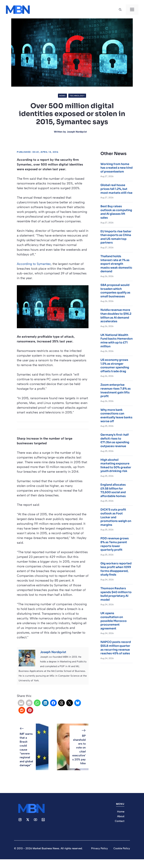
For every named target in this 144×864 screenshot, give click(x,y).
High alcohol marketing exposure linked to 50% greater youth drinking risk (115, 465)
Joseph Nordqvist (77, 131)
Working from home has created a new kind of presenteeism (116, 167)
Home (120, 811)
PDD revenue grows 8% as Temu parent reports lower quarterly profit (114, 544)
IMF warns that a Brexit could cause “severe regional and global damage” (26, 749)
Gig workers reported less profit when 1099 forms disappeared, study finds (116, 569)
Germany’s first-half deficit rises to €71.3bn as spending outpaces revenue (114, 440)
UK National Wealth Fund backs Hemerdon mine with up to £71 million (116, 340)
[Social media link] (20, 819)
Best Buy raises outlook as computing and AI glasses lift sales (116, 212)
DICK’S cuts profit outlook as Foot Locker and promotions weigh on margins (115, 517)
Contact (119, 821)
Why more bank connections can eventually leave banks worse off (116, 415)
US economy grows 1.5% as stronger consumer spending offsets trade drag (114, 365)
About (120, 816)
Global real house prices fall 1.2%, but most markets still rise (116, 188)
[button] (120, 9)
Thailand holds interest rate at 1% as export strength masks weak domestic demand (116, 263)
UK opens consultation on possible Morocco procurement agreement (113, 620)
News (62, 95)
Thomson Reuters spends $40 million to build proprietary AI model (116, 594)
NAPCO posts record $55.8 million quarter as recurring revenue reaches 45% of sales (115, 647)
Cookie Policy (121, 848)
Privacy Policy (99, 848)
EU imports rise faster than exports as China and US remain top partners (115, 237)
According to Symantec (34, 264)
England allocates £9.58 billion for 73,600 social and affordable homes (113, 490)
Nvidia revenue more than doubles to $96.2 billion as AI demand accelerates (115, 315)
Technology (77, 95)
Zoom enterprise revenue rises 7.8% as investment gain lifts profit (115, 390)
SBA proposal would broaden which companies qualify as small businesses (115, 290)
